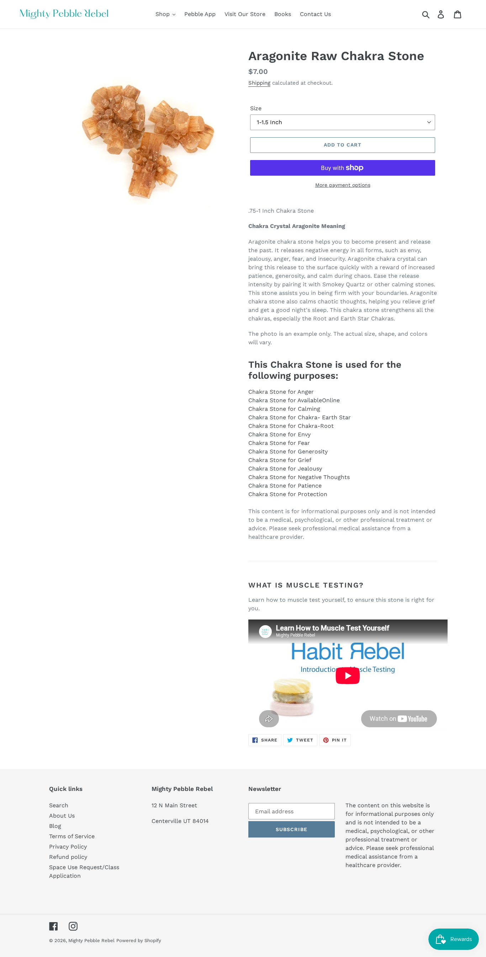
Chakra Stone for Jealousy (285, 468)
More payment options (342, 185)
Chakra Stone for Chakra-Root (291, 425)
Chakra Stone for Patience (285, 485)
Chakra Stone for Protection (287, 494)
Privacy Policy (68, 846)
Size (256, 108)
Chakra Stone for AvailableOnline (294, 400)
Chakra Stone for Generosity (288, 451)
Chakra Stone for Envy (279, 434)
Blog (55, 826)
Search (58, 805)
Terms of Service (72, 836)
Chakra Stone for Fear (279, 443)
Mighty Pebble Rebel (91, 940)
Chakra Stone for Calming (284, 408)
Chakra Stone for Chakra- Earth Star (299, 417)
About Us (62, 815)
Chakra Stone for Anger (281, 391)
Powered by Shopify (138, 940)
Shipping (259, 83)
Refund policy (68, 857)
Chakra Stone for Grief (279, 460)
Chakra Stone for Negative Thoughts (299, 477)
